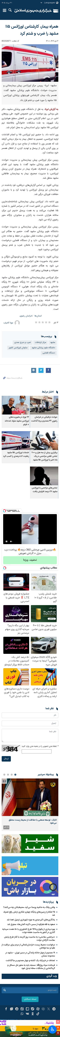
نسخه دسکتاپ (30, 999)
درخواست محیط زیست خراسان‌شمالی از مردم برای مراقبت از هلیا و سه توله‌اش (28, 946)
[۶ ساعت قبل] (30, 797)
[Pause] (6, 541)
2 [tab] (12, 775)
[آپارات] (38, 1009)
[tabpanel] (30, 804)
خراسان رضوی (26, 316)
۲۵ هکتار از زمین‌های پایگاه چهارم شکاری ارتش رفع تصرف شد (29, 913)
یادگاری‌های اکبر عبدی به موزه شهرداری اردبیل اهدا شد (31, 920)
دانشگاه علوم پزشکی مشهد (43, 348)
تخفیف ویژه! (30, 560)
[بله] (32, 1009)
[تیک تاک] (38, 1014)
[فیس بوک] (6, 1009)
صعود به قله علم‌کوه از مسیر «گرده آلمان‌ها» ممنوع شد (31, 924)
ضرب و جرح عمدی (22, 342)
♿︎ (52, 1029)
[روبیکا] (43, 1009)
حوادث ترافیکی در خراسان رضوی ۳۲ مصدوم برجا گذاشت (44, 419)
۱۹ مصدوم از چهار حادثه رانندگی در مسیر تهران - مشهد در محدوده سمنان (30, 954)
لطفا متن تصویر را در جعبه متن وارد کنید (40, 746)
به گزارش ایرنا (51, 109)
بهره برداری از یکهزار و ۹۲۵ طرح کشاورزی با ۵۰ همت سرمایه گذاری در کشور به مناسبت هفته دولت (28, 930)
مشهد (52, 342)
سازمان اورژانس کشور (18, 348)
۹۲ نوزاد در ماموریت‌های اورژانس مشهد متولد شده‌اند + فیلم (17, 420)
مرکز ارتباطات (40, 342)
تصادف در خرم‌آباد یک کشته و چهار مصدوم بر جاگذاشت (30, 960)
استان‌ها (38, 316)
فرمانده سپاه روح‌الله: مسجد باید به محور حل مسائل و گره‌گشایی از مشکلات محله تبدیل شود (31, 966)
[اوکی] (32, 1014)
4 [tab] (4, 775)
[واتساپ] (22, 1014)
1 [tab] (15, 775)
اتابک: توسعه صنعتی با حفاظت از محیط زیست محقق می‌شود (33, 821)
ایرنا (33, 10)
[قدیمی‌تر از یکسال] (44, 405)
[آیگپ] (27, 1009)
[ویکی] (27, 1014)
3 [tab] (8, 775)
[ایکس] (48, 1009)
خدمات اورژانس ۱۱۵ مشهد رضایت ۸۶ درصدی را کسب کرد (16, 454)
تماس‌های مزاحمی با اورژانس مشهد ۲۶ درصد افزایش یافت (44, 489)
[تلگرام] (54, 1009)
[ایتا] (22, 1009)
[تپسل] (4, 510)
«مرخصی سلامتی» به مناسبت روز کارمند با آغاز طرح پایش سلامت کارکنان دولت (29, 938)
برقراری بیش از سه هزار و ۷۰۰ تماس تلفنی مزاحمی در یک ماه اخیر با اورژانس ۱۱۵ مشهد (44, 456)
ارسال (6, 759)
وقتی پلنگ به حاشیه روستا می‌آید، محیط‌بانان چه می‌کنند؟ (29, 907)
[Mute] (11, 541)
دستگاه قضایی (48, 353)
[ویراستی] (11, 1009)
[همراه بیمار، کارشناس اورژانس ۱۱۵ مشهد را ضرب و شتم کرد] (30, 63)
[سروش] (16, 1009)
